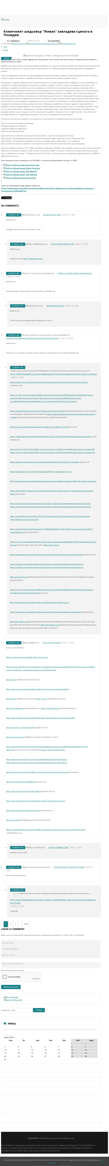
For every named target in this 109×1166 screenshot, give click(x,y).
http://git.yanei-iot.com (19, 577)
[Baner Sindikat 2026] (13, 1000)
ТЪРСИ (39, 1010)
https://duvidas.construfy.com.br (68, 867)
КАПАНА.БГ (5, 1010)
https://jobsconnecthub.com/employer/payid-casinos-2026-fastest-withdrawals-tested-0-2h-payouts (50, 503)
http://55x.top (11, 679)
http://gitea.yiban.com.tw (20, 621)
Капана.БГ (15, 40)
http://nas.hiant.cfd (14, 820)
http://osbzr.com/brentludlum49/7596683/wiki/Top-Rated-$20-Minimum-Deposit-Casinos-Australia (53, 374)
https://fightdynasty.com (62, 244)
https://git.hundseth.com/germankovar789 (23, 718)
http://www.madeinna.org (61, 471)
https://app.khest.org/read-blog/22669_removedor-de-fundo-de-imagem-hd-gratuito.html (46, 612)
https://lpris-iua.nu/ (51, 545)
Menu (2, 31)
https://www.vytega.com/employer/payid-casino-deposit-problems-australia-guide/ (43, 481)
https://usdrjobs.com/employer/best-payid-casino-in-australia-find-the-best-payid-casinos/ (47, 564)
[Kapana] (5, 19)
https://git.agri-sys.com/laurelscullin (20, 727)
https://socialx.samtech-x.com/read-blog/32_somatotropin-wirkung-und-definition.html (41, 667)
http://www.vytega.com (87, 481)
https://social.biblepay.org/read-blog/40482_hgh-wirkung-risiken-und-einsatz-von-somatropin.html (45, 829)
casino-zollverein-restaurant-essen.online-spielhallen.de (32, 338)
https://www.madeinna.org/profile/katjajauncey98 (30, 471)
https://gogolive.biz (52, 642)
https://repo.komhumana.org (53, 801)
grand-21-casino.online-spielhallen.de (75, 273)
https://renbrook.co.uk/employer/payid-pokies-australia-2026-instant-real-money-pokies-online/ (49, 382)
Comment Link (13, 215)
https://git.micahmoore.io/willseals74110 (22, 810)
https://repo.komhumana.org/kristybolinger (23, 801)
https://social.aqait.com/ (29, 519)
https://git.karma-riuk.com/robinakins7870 (23, 791)
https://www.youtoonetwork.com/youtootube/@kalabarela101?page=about (36, 759)
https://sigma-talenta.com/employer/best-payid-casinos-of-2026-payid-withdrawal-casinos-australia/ (50, 436)
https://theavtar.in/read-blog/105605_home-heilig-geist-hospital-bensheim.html (38, 772)
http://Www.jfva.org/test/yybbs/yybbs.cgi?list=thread (31, 602)
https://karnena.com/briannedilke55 (20, 782)
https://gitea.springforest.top (53, 750)
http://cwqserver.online (15, 737)
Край (26, 923)
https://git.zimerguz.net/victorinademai (21, 689)
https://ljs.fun (11, 699)
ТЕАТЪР (6, 58)
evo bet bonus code (52, 215)
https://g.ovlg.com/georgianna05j (19, 657)
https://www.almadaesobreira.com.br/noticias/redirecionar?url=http (37, 411)
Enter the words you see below (12, 970)
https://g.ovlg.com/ (40, 657)
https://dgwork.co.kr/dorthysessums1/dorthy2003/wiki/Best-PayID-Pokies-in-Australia (44, 462)
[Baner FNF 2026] (11, 997)
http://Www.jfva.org (61, 602)
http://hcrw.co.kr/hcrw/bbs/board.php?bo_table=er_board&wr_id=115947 (39, 427)
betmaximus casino (55, 306)
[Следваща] (20, 924)
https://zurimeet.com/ (58, 847)
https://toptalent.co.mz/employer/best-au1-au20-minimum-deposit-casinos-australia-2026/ (46, 554)
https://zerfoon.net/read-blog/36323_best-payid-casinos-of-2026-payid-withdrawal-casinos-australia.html (52, 449)
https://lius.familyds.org (15, 708)
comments (54, 40)
